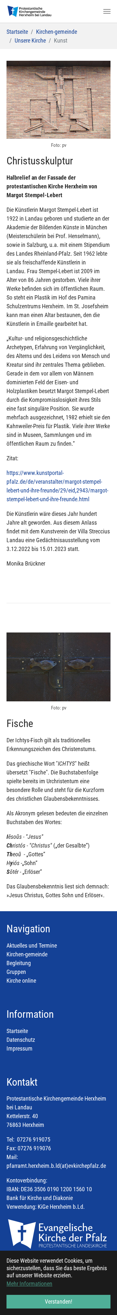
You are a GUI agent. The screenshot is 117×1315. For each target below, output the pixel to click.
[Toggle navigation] (106, 11)
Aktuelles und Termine (31, 945)
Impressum (19, 1048)
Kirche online (21, 980)
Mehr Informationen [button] (29, 1283)
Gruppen (16, 971)
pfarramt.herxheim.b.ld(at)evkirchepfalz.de (56, 1165)
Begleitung (18, 963)
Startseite (17, 1031)
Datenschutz (20, 1039)
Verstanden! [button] (58, 1301)
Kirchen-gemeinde (26, 954)
